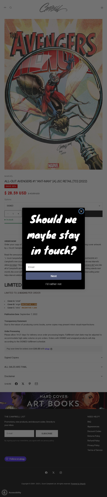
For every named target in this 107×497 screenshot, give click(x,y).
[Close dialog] (81, 211)
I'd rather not (53, 284)
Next (54, 276)
